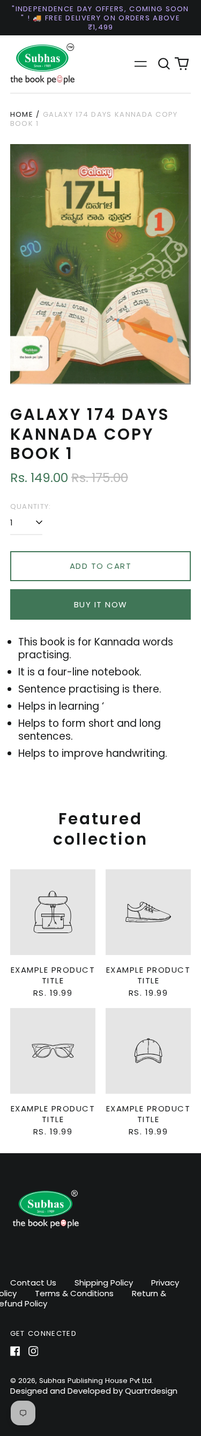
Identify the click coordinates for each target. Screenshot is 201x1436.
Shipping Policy (104, 1282)
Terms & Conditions (74, 1293)
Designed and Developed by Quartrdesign (93, 1390)
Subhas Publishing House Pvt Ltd (95, 1380)
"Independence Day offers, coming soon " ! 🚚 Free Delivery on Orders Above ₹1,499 (100, 18)
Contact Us (33, 1282)
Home (21, 114)
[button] (164, 64)
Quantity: (30, 506)
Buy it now (101, 604)
